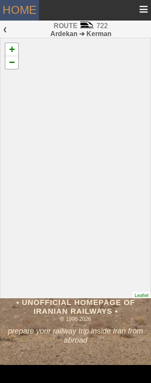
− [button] (12, 62)
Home (19, 9)
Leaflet (141, 295)
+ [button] (12, 49)
